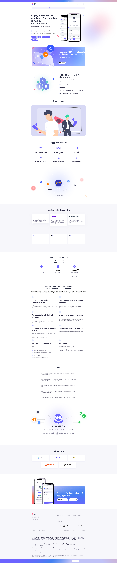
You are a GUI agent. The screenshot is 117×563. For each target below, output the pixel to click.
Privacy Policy (74, 530)
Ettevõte (68, 515)
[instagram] (64, 525)
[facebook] (67, 525)
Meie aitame (73, 1)
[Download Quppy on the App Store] (75, 526)
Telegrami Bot (79, 515)
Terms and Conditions (65, 530)
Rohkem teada (62, 62)
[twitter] (60, 525)
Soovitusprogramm (59, 521)
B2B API (63, 515)
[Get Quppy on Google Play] (78, 526)
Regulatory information (35, 519)
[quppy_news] (57, 525)
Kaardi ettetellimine (58, 518)
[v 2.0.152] (82, 526)
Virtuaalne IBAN (59, 515)
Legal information (82, 530)
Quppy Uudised (75, 515)
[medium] (70, 525)
